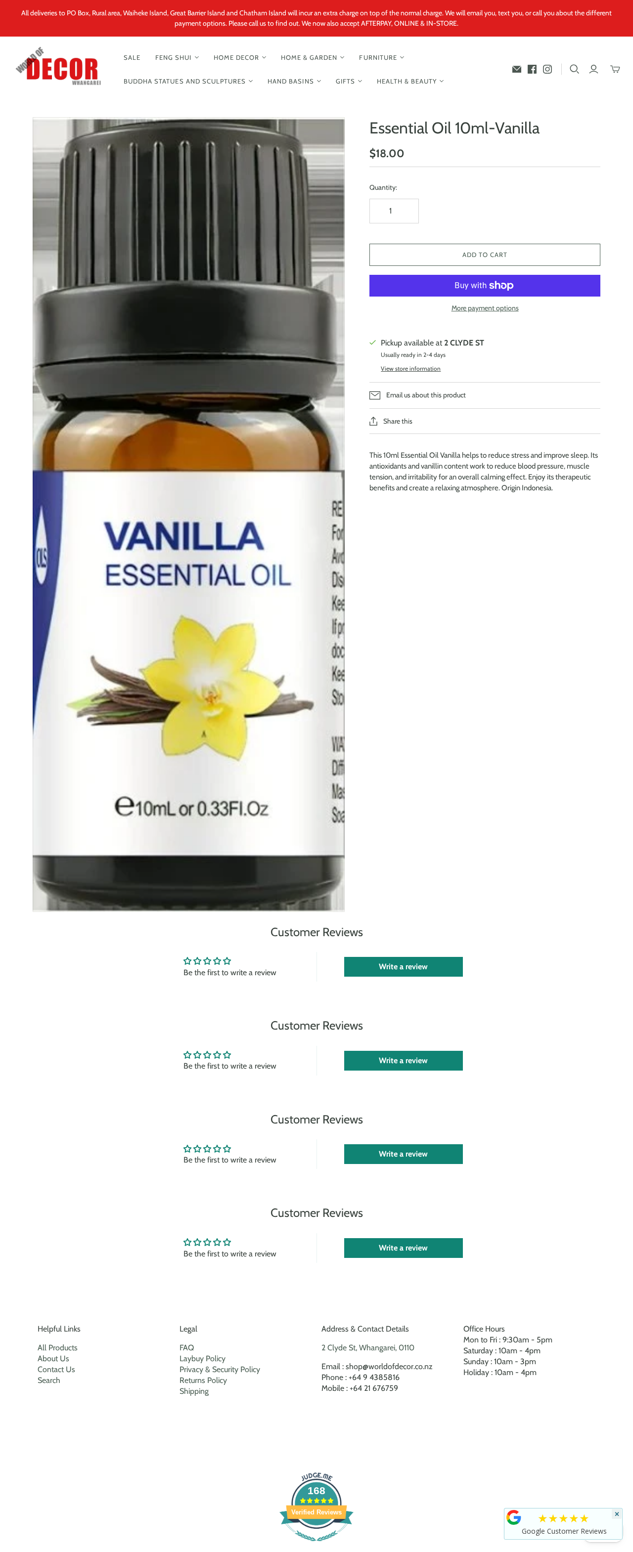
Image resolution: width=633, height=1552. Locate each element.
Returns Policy (203, 1380)
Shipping (194, 1391)
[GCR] (514, 1517)
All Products (58, 1347)
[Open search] (575, 69)
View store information (411, 368)
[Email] (516, 69)
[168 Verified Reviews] (316, 1546)
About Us (53, 1358)
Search (49, 1380)
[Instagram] (547, 69)
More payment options (485, 307)
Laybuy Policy (203, 1358)
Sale (132, 57)
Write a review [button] (403, 966)
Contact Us (56, 1369)
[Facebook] (532, 69)
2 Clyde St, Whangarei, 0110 (367, 1347)
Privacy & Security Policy (220, 1369)
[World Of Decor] (60, 69)
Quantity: (383, 187)
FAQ (187, 1347)
